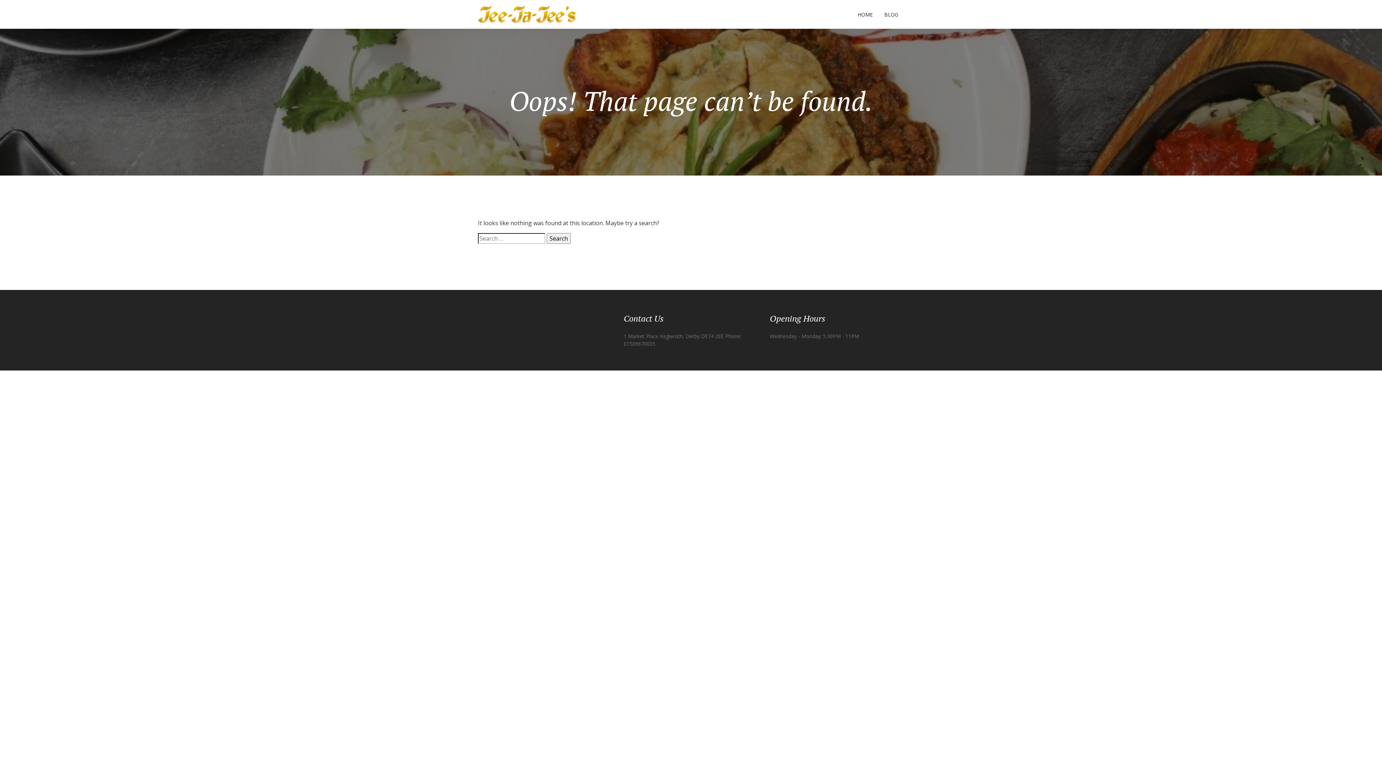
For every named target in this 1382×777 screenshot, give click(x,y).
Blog (891, 14)
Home (865, 14)
